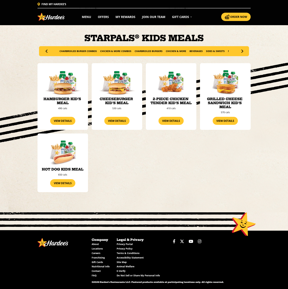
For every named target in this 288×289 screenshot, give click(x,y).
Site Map (122, 262)
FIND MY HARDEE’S (54, 4)
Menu (86, 17)
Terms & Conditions (128, 253)
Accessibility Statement (130, 257)
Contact (96, 270)
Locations (97, 248)
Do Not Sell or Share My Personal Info (138, 275)
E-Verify (121, 270)
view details (63, 121)
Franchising (98, 257)
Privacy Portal (125, 244)
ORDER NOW (238, 17)
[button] (182, 17)
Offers (103, 17)
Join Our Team (153, 17)
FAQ (94, 275)
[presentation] (47, 51)
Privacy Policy (124, 248)
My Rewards (125, 17)
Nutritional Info (101, 266)
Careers (96, 253)
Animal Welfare (125, 266)
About (95, 244)
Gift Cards (97, 262)
